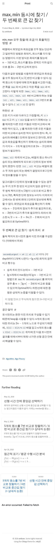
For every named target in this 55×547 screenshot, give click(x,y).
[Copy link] (23, 370)
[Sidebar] (3, 3)
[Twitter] (10, 370)
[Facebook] (15, 370)
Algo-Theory (20, 359)
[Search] (51, 3)
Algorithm (10, 359)
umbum (8, 31)
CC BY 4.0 (29, 376)
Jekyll (38, 541)
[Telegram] (19, 370)
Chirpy (24, 541)
